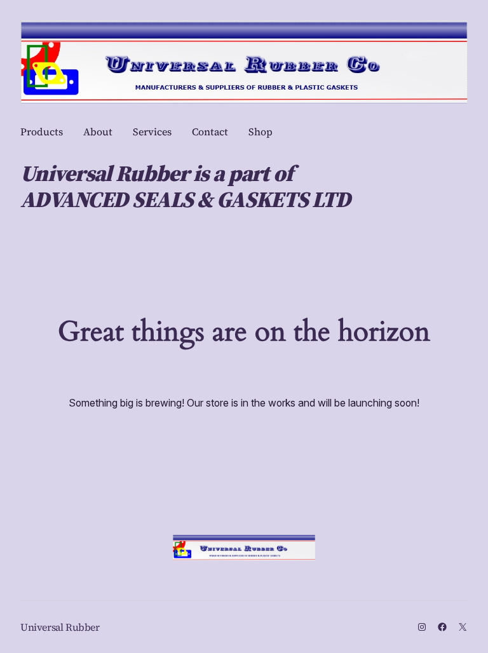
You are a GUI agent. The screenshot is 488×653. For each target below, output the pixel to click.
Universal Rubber (60, 627)
